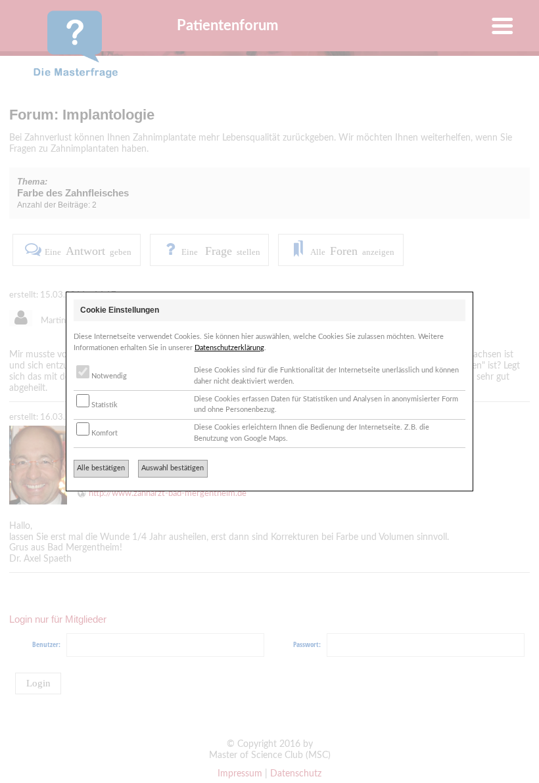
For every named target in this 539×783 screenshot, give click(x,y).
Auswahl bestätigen (172, 468)
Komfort (103, 433)
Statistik (103, 405)
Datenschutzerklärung (229, 347)
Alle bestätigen (101, 468)
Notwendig (108, 376)
